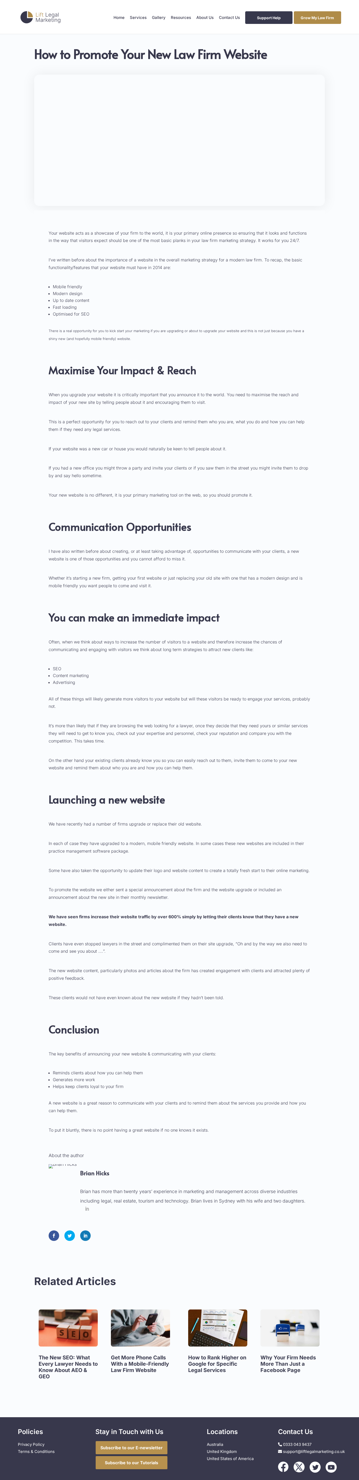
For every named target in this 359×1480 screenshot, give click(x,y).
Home (119, 18)
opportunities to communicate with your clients (239, 551)
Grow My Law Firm (317, 18)
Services (138, 18)
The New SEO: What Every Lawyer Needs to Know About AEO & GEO (68, 1367)
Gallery (159, 18)
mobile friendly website (170, 843)
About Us (205, 18)
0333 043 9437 (296, 1444)
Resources (181, 18)
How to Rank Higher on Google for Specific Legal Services (217, 1363)
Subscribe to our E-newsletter (131, 1447)
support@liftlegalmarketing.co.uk (314, 1451)
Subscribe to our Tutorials (131, 1462)
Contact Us (229, 18)
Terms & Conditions (36, 1451)
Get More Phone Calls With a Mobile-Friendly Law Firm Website (140, 1363)
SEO (57, 668)
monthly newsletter (149, 897)
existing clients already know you (127, 760)
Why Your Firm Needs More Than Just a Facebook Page (288, 1363)
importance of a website (128, 259)
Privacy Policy (31, 1444)
